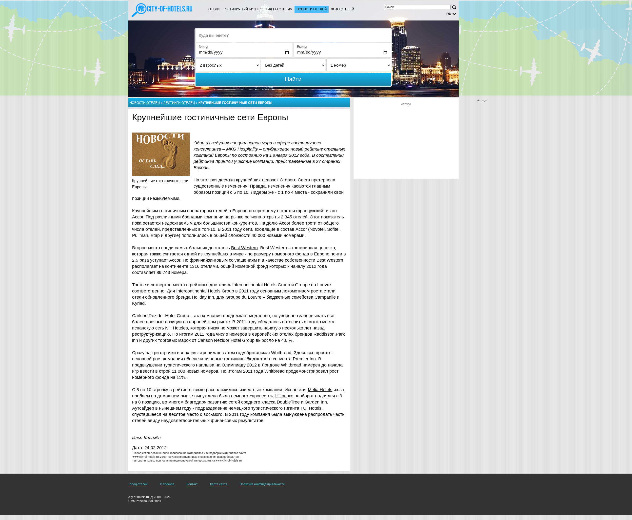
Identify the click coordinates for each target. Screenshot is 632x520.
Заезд (203, 47)
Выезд (302, 47)
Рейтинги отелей (179, 103)
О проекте (167, 484)
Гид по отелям (279, 9)
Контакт (192, 484)
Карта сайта (218, 484)
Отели (213, 9)
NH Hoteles (176, 328)
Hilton (281, 395)
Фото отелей (342, 9)
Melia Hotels (320, 389)
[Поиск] (454, 7)
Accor (137, 216)
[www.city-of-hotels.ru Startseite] (162, 10)
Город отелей (138, 484)
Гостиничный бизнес (242, 9)
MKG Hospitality (242, 149)
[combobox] (293, 36)
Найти (293, 79)
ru (448, 14)
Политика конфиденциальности (262, 484)
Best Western (244, 247)
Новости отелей (311, 9)
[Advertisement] (406, 140)
